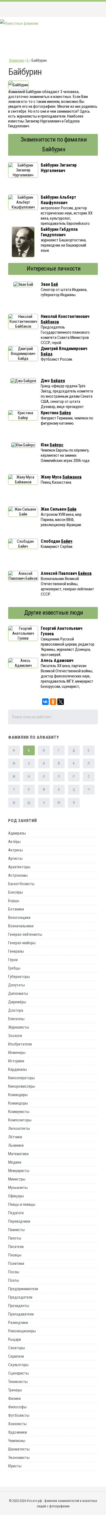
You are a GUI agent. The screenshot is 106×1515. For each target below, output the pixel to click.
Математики (18, 1153)
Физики (14, 1398)
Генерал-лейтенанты (25, 934)
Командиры (18, 1094)
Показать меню (93, 9)
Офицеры (16, 1196)
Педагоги (16, 1212)
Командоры (18, 1103)
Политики (16, 1263)
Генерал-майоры (22, 942)
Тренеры (15, 1390)
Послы (13, 1271)
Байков (85, 573)
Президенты (18, 1305)
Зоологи (15, 1035)
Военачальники (20, 926)
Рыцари (14, 1339)
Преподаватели (21, 1314)
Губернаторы (19, 976)
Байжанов (72, 477)
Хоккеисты (17, 1423)
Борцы (13, 900)
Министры (16, 1179)
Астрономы (18, 875)
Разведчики (18, 1322)
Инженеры (17, 1052)
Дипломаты (18, 993)
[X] (60, 701)
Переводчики (19, 1221)
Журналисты (18, 1027)
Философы (17, 1406)
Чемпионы (16, 1440)
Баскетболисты (21, 883)
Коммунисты (18, 1111)
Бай (54, 284)
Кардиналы (17, 1069)
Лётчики (15, 1136)
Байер (65, 412)
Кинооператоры (21, 1077)
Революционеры (22, 1331)
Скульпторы (18, 1364)
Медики (14, 1162)
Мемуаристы (18, 1170)
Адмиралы (17, 833)
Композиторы (20, 1120)
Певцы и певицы (21, 1204)
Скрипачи (16, 1356)
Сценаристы (18, 1373)
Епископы (16, 1018)
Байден (58, 380)
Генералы (16, 951)
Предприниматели (23, 1288)
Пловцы (14, 1255)
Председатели (20, 1297)
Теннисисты (18, 1381)
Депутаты (16, 985)
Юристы (14, 1466)
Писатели (16, 1246)
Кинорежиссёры (21, 1086)
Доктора (15, 1010)
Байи (71, 509)
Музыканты (18, 1187)
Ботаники (16, 909)
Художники (17, 1432)
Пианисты (16, 1229)
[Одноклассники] (53, 701)
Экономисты (19, 1457)
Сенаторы (16, 1347)
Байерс (56, 444)
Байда (46, 354)
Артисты (15, 858)
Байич (66, 541)
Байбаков (50, 321)
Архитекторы (19, 866)
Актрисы (15, 850)
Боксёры (15, 892)
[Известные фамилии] (19, 23)
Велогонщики (19, 917)
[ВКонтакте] (45, 701)
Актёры (14, 841)
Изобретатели (20, 1044)
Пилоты (14, 1238)
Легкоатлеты (19, 1128)
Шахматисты (19, 1449)
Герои (13, 959)
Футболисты (18, 1415)
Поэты (13, 1280)
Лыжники (16, 1145)
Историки (16, 1061)
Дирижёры (17, 1001)
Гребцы (14, 968)
